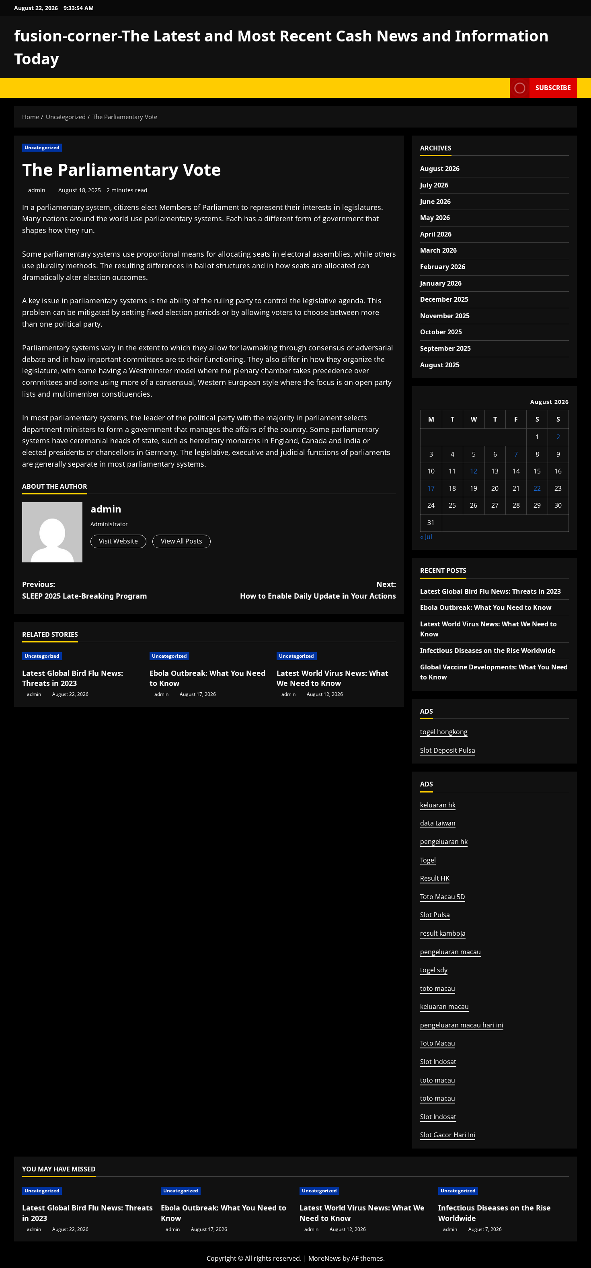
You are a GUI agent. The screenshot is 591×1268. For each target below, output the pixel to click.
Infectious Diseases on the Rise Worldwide (487, 650)
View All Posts (181, 541)
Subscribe (553, 87)
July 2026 (434, 185)
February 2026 (442, 266)
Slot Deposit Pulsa (447, 750)
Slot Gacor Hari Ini (447, 1134)
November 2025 (445, 315)
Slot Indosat (438, 1061)
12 (473, 471)
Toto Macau (437, 1043)
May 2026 (435, 217)
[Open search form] (501, 88)
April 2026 (435, 234)
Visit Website (118, 541)
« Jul (426, 536)
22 (537, 488)
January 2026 (441, 283)
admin (36, 190)
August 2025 (440, 364)
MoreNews (324, 1258)
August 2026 (440, 168)
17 (431, 488)
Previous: (84, 590)
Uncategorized (42, 147)
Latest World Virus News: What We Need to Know (332, 678)
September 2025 (445, 348)
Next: (318, 590)
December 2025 (444, 299)
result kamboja (443, 933)
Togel (428, 860)
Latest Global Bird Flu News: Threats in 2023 (72, 678)
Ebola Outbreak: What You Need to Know (486, 607)
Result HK (434, 878)
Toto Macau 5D (442, 896)
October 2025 (441, 331)
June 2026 (435, 201)
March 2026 (438, 250)
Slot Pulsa (435, 914)
